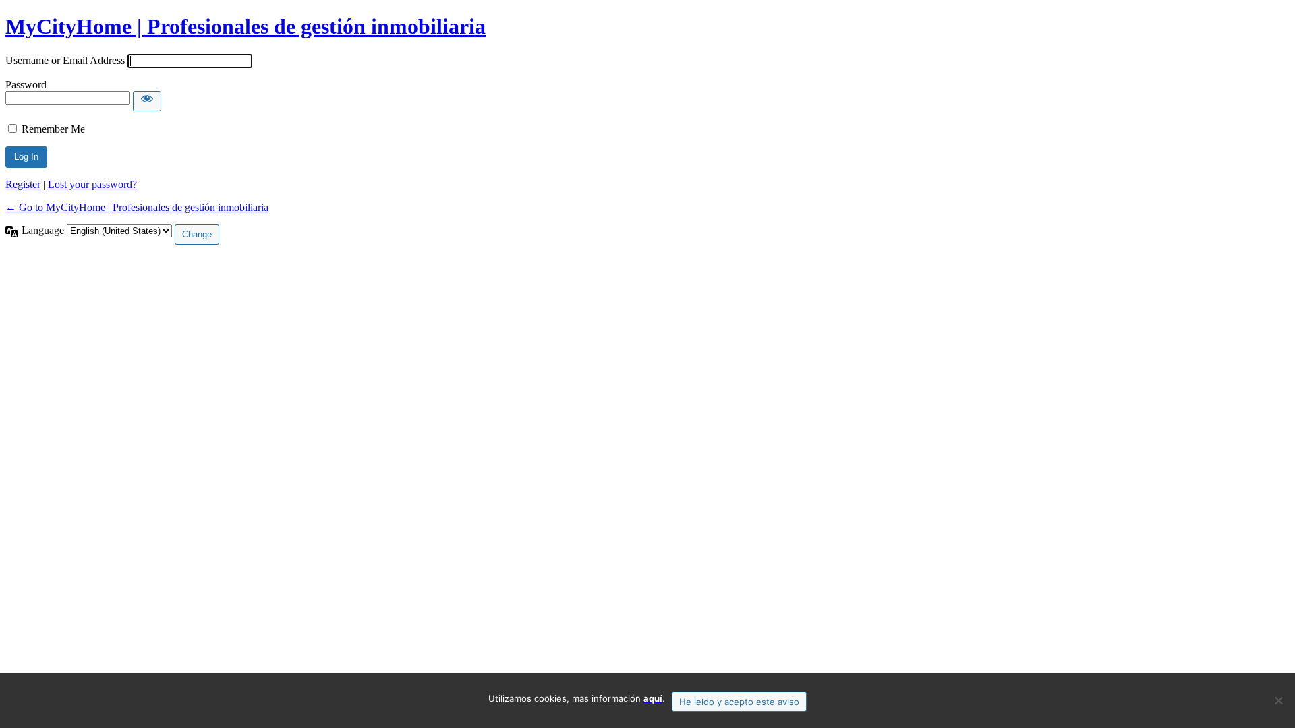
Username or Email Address (65, 60)
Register (22, 184)
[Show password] (147, 101)
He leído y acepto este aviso (739, 701)
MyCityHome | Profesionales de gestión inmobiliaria (245, 26)
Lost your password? (92, 184)
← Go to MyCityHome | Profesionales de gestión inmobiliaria (136, 207)
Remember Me (53, 129)
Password (26, 84)
